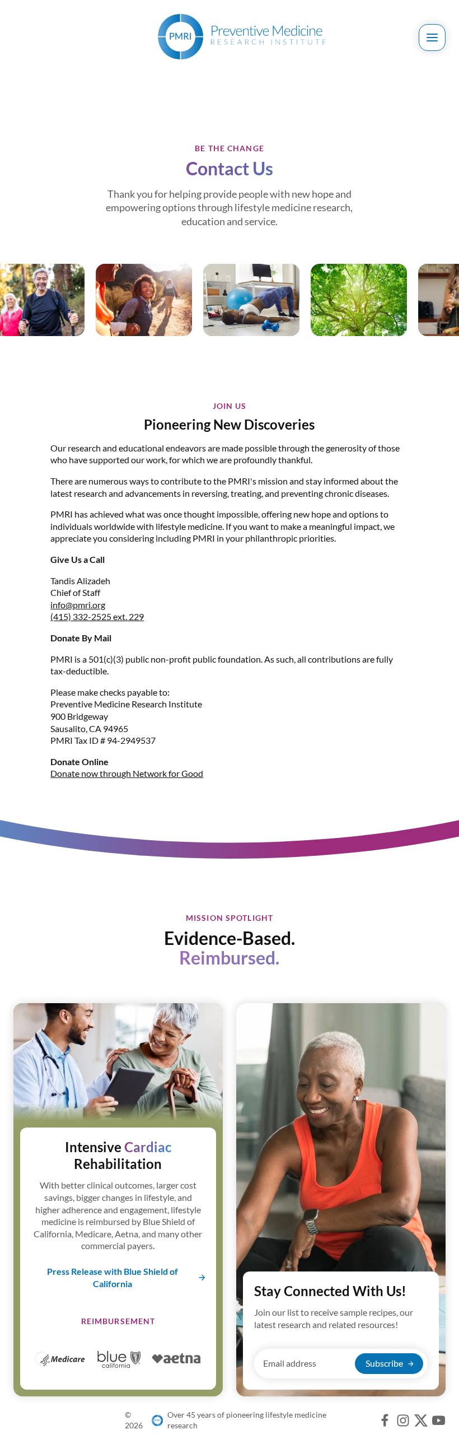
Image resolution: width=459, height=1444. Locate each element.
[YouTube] (439, 1420)
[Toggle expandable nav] (432, 37)
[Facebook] (385, 1420)
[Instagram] (403, 1420)
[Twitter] (421, 1420)
